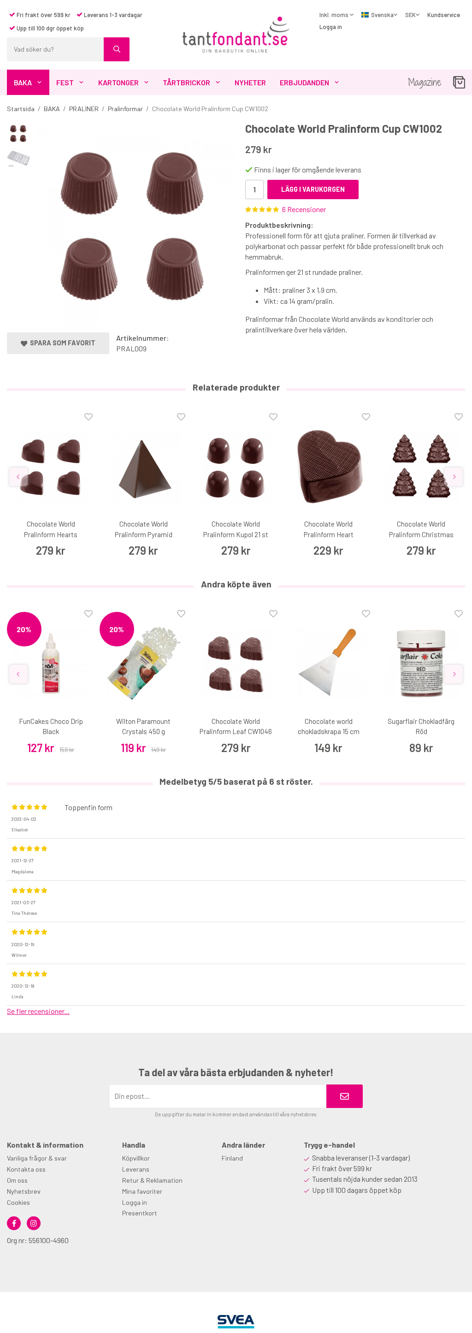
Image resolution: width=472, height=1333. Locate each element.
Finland (232, 1158)
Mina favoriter (142, 1191)
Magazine (425, 82)
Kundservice (443, 14)
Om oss (17, 1180)
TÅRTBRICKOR (186, 82)
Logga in (330, 26)
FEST (65, 82)
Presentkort (139, 1213)
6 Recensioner (304, 209)
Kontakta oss (26, 1169)
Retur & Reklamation (152, 1180)
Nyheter (250, 82)
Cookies (18, 1202)
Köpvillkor (136, 1158)
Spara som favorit (61, 343)
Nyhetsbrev (24, 1191)
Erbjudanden (304, 82)
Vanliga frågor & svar (37, 1158)
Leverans (135, 1169)
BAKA (23, 82)
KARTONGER (118, 82)
